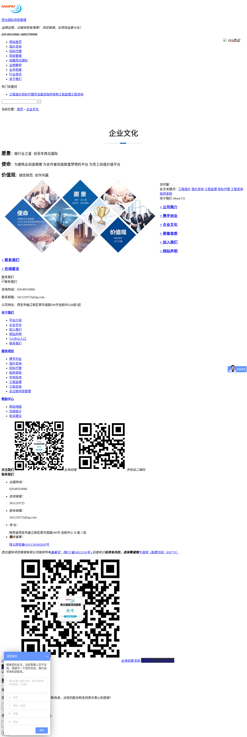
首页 (20, 109)
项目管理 (15, 55)
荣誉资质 (169, 233)
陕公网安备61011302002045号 (29, 544)
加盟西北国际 (18, 60)
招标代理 (15, 51)
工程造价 (15, 94)
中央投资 (15, 377)
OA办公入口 (17, 338)
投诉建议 (15, 416)
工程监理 (65, 94)
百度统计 (15, 411)
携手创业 (169, 216)
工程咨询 (77, 94)
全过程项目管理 (20, 391)
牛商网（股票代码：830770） (159, 552)
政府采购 (52, 94)
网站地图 (15, 406)
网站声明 (169, 251)
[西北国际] (12, 11)
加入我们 (169, 242)
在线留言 (10, 269)
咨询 (137, 660)
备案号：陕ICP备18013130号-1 (71, 552)
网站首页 (15, 42)
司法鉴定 (40, 94)
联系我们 (10, 260)
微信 (73, 660)
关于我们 (15, 79)
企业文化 (32, 109)
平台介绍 (15, 320)
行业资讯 (15, 74)
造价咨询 (15, 46)
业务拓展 (15, 69)
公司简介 (169, 207)
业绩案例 (15, 65)
